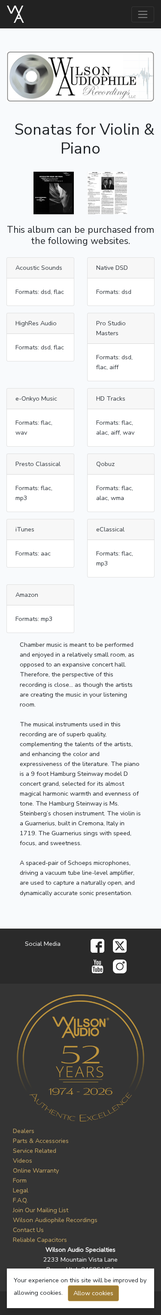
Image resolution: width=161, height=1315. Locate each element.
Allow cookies (93, 1293)
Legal (20, 1190)
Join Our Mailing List (40, 1210)
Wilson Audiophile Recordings (55, 1220)
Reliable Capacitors (40, 1239)
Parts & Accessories (41, 1140)
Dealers (23, 1131)
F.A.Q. (20, 1200)
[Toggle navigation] (142, 14)
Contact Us (28, 1229)
